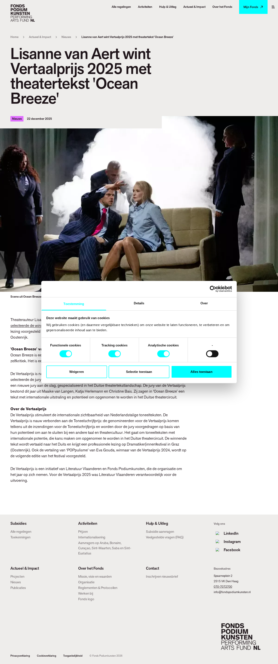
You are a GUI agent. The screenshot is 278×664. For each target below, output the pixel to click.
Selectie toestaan (139, 372)
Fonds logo (86, 599)
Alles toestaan (201, 372)
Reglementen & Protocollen (97, 587)
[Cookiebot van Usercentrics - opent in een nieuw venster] (213, 289)
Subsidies (18, 523)
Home (14, 37)
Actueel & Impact (40, 37)
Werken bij (85, 593)
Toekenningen (20, 537)
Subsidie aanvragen (160, 531)
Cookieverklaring (46, 655)
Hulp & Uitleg (157, 523)
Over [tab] (204, 303)
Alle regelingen (20, 531)
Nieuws (66, 37)
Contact (152, 568)
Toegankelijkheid (73, 655)
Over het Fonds (90, 568)
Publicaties (18, 587)
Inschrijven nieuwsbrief (162, 576)
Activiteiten (87, 523)
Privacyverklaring (20, 655)
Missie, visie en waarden (95, 576)
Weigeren (76, 372)
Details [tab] (139, 303)
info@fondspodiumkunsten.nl (232, 592)
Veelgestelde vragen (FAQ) (165, 537)
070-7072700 (223, 587)
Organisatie (86, 582)
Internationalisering (91, 537)
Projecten (17, 576)
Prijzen (83, 531)
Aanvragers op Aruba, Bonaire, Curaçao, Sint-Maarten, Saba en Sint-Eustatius (104, 548)
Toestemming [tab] (73, 303)
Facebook (232, 549)
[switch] (114, 353)
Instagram (232, 541)
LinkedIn (231, 533)
